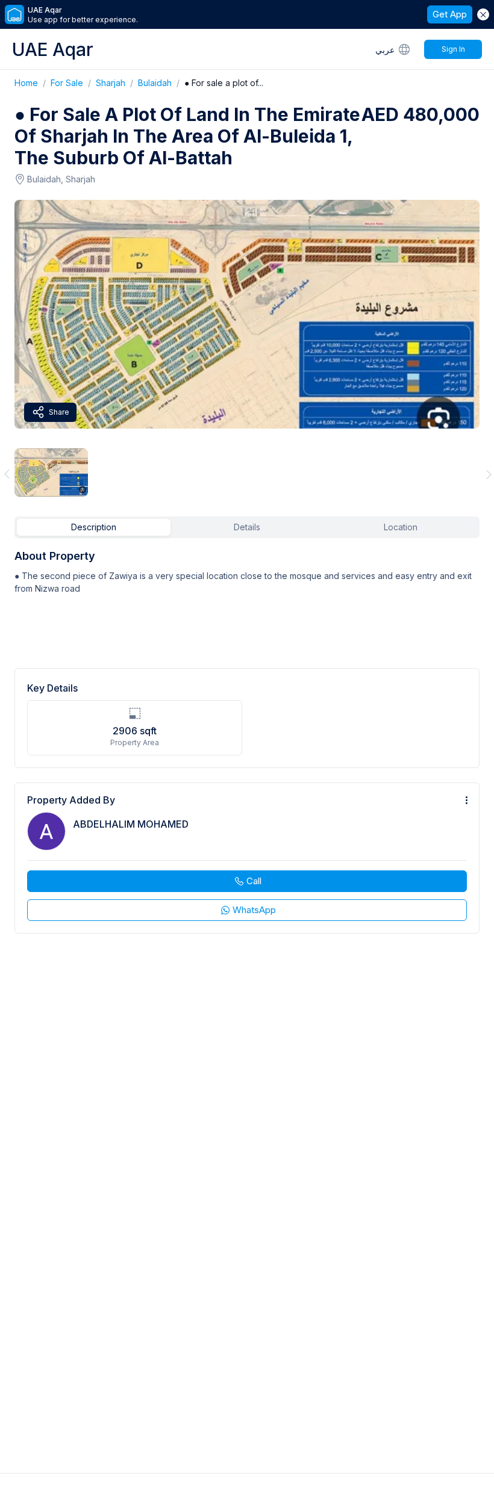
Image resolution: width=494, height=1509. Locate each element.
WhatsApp (254, 910)
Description (93, 527)
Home (32, 83)
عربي (385, 50)
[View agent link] (247, 858)
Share (59, 412)
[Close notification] (483, 14)
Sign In (453, 49)
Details (247, 527)
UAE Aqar (52, 49)
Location (400, 527)
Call (253, 881)
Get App (450, 14)
